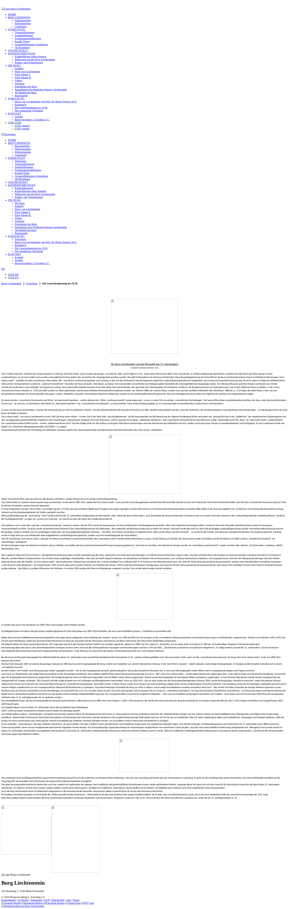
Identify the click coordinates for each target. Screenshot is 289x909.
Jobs (68, 900)
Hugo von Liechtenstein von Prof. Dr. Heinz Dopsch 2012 (46, 101)
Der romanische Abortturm (29, 110)
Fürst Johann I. (22, 74)
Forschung (20, 239)
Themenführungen (24, 32)
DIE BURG (14, 65)
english (25, 128)
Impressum (36, 900)
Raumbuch (20, 104)
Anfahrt (19, 116)
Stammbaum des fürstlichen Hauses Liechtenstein (41, 89)
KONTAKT (14, 113)
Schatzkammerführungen (28, 38)
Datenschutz (58, 900)
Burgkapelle (21, 95)
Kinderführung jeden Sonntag (30, 56)
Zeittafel (19, 68)
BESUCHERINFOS (19, 17)
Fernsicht (19, 83)
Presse (76, 900)
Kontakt (19, 257)
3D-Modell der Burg (25, 92)
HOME (12, 14)
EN (16, 277)
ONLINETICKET (18, 50)
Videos (18, 80)
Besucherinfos (22, 146)
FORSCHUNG (16, 98)
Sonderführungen (24, 35)
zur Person (23, 900)
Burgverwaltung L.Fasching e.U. (32, 119)
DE (3, 269)
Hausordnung (8, 900)
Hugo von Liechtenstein (27, 71)
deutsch (25, 125)
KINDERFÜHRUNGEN (21, 53)
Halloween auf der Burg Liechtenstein (35, 59)
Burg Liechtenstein (11, 283)
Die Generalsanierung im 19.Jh (31, 107)
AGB (47, 900)
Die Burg (20, 203)
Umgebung (21, 26)
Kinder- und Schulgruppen (29, 62)
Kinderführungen (24, 188)
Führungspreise (23, 23)
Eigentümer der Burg (26, 86)
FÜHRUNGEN (16, 29)
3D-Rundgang (22, 47)
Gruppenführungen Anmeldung (31, 44)
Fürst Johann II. (23, 77)
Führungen (20, 161)
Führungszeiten (23, 20)
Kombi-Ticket (22, 41)
